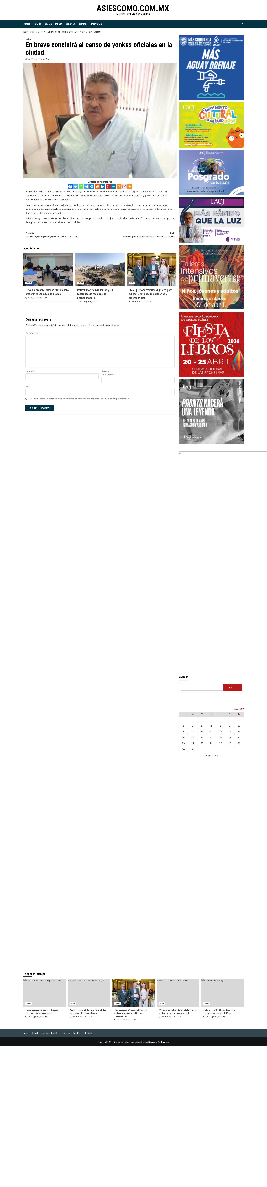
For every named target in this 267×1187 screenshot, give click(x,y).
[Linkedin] (102, 186)
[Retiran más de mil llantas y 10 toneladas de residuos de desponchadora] (100, 269)
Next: (149, 235)
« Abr (208, 755)
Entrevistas (96, 24)
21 (229, 737)
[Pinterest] (108, 186)
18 (202, 737)
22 (239, 737)
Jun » (215, 755)
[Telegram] (86, 186)
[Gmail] (124, 186)
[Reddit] (97, 186)
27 (220, 743)
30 (183, 749)
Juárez (26, 24)
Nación (48, 24)
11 (202, 731)
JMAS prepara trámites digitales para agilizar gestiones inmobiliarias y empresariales (150, 293)
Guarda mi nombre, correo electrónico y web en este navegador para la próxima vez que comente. (78, 398)
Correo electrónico (108, 373)
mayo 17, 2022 (39, 59)
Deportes (70, 24)
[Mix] (119, 186)
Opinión (82, 24)
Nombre (30, 371)
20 (220, 737)
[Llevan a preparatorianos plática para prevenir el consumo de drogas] (48, 269)
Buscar (183, 676)
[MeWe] (113, 186)
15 (239, 731)
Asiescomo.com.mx (133, 8)
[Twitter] (75, 186)
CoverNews (148, 1041)
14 (229, 731)
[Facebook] (70, 186)
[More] (129, 186)
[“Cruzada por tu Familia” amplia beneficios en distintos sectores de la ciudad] (178, 993)
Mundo (58, 24)
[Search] (242, 23)
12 (211, 731)
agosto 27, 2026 (38, 298)
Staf (29, 59)
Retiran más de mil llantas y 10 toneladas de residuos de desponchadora (95, 293)
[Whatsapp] (81, 186)
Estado (37, 24)
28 (229, 743)
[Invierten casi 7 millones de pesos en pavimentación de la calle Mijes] (222, 993)
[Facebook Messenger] (91, 186)
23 (183, 743)
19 (211, 737)
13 (220, 731)
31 (192, 749)
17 (192, 737)
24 (192, 743)
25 (202, 743)
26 (211, 743)
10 (192, 731)
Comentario (32, 333)
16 (183, 737)
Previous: (52, 235)
